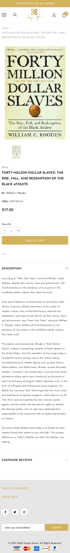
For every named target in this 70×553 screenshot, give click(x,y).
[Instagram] (24, 512)
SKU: (4, 254)
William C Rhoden (16, 193)
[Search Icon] (15, 15)
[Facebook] (5, 512)
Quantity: (7, 224)
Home (5, 28)
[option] (35, 92)
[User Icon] (54, 15)
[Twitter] (14, 512)
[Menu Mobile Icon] (4, 15)
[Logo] (35, 15)
